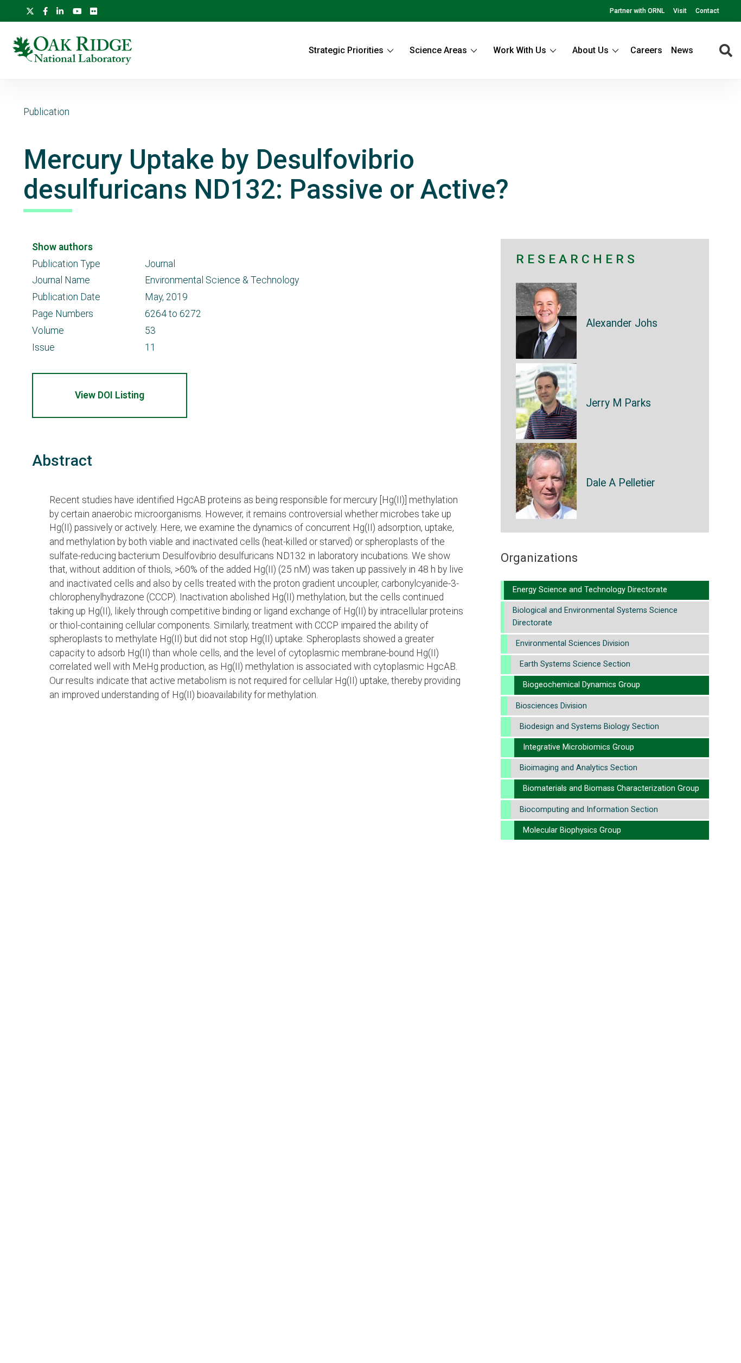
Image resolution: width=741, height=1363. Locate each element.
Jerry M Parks (618, 403)
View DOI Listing (109, 395)
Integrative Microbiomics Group (578, 747)
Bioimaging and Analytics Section (578, 767)
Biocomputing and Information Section (589, 809)
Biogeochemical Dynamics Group (581, 684)
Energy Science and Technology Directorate (590, 589)
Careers (646, 50)
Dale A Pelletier (620, 483)
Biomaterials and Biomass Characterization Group (611, 788)
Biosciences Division (551, 706)
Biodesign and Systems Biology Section (589, 726)
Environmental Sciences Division (572, 643)
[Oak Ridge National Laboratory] (72, 50)
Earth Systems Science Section (575, 664)
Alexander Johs (621, 323)
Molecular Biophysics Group (572, 830)
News (682, 50)
